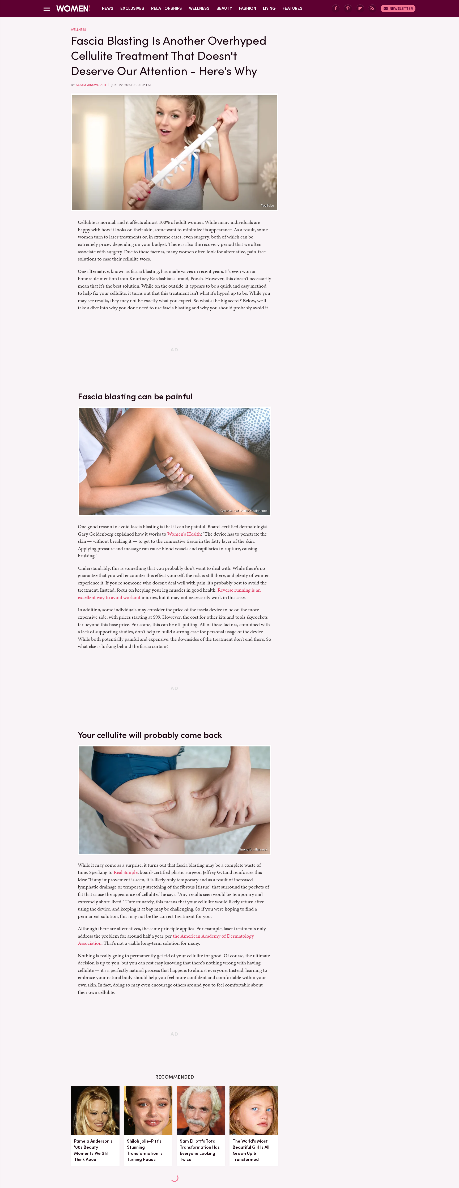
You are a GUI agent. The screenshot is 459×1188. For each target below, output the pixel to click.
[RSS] (372, 8)
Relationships (166, 8)
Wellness (199, 8)
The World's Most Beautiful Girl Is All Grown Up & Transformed (251, 1150)
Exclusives (132, 8)
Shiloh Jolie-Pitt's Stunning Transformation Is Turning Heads (145, 1150)
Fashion (247, 8)
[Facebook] (336, 8)
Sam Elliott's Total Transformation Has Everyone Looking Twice (200, 1150)
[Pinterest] (348, 8)
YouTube (267, 205)
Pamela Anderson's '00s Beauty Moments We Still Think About (93, 1150)
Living (269, 8)
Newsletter (401, 8)
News (107, 8)
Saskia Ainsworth (91, 85)
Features (293, 8)
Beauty (224, 8)
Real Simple (126, 872)
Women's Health (184, 533)
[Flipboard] (360, 8)
